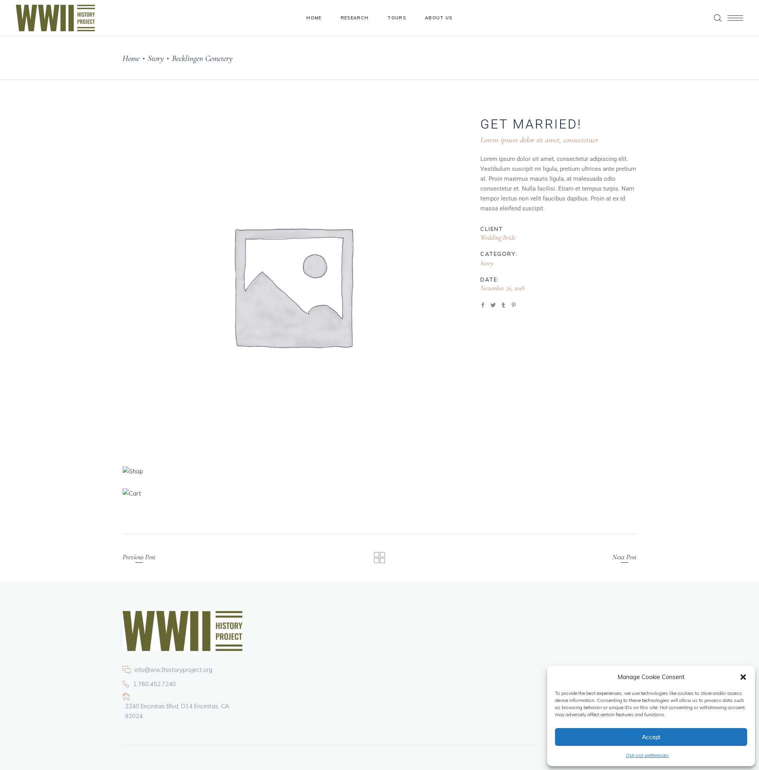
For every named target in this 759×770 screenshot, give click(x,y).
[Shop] (292, 471)
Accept (651, 737)
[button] (743, 677)
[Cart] (292, 493)
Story (156, 58)
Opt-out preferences (647, 755)
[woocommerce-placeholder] (292, 284)
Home (131, 58)
